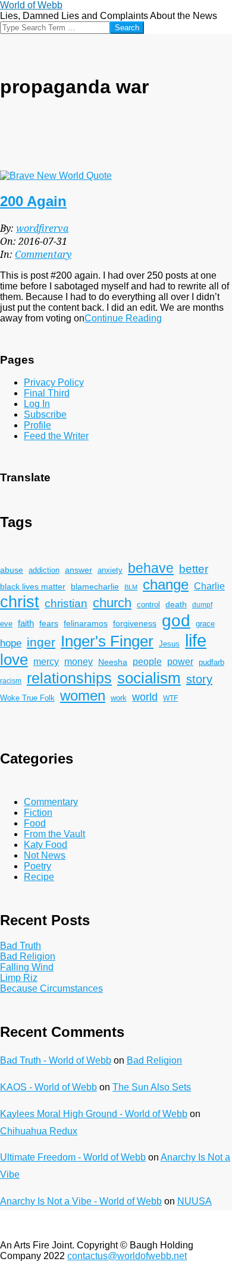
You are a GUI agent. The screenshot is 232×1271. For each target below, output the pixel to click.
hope (10, 643)
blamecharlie (95, 586)
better (193, 569)
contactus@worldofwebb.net (127, 1256)
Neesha (112, 662)
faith (26, 623)
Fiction (38, 813)
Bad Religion (27, 956)
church (112, 602)
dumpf (202, 604)
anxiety (110, 570)
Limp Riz (18, 978)
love (14, 659)
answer (78, 570)
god (176, 620)
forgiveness (134, 623)
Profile (37, 425)
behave (151, 568)
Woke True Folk (27, 698)
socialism (149, 678)
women (82, 695)
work (119, 698)
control (148, 605)
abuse (11, 570)
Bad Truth (20, 946)
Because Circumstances (51, 988)
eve (6, 624)
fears (48, 623)
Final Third (47, 393)
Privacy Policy (54, 382)
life (195, 640)
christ (19, 602)
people (147, 662)
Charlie (209, 586)
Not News (44, 855)
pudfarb (211, 662)
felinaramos (86, 623)
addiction (44, 570)
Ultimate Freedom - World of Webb (73, 1157)
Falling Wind (27, 967)
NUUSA (194, 1201)
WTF (170, 698)
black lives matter (32, 586)
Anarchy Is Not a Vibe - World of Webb (81, 1201)
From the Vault (54, 834)
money (78, 662)
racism (10, 681)
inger (41, 642)
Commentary (43, 254)
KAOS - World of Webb (48, 1087)
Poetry (37, 866)
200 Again (33, 201)
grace (205, 624)
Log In (37, 404)
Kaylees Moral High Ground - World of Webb (93, 1114)
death (176, 604)
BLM (130, 587)
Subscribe (45, 414)
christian (66, 603)
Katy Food (45, 845)
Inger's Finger (107, 641)
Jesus (169, 644)
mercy (46, 661)
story (199, 679)
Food (35, 823)
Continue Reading (123, 318)
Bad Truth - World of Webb (55, 1060)
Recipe (39, 877)
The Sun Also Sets (151, 1087)
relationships (69, 678)
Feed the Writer (56, 436)
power (180, 661)
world (145, 697)
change (166, 584)
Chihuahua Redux (38, 1131)
